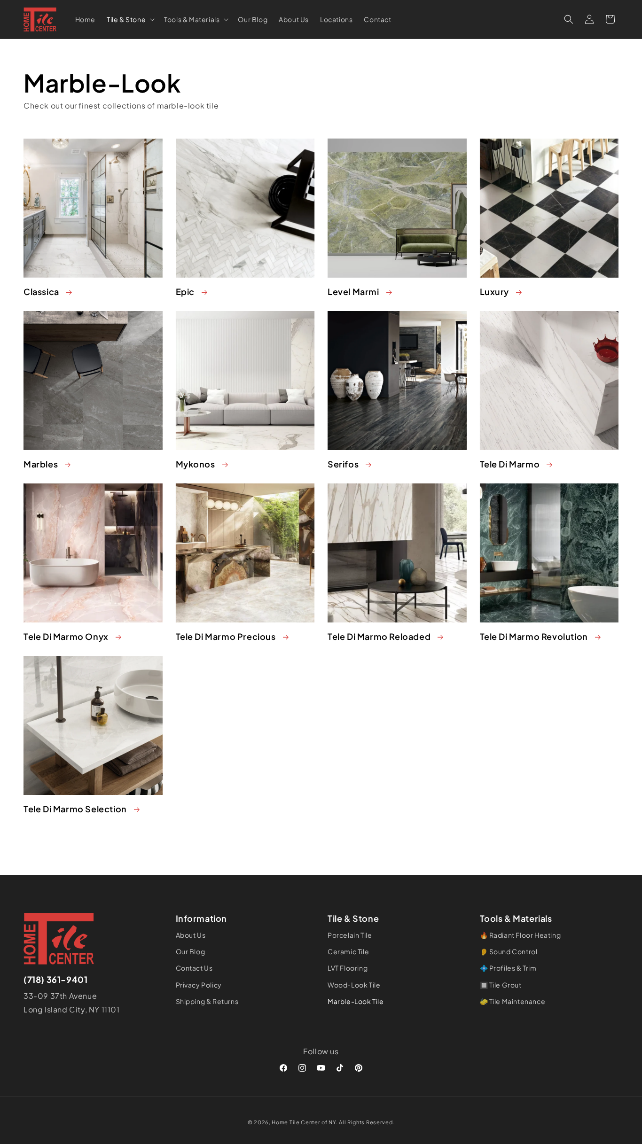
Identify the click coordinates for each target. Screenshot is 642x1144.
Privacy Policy (199, 985)
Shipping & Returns (207, 1001)
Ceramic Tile (348, 952)
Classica (41, 291)
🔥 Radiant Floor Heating (520, 935)
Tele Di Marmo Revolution (534, 636)
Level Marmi (353, 291)
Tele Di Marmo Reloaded (379, 636)
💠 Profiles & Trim (508, 968)
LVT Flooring (348, 968)
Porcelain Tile (350, 935)
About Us (191, 935)
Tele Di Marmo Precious (226, 636)
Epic (185, 291)
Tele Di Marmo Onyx (66, 636)
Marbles (40, 464)
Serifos (343, 464)
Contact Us (194, 968)
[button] (129, 19)
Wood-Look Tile (354, 985)
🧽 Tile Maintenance (513, 1001)
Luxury (494, 291)
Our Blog (190, 952)
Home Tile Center (296, 1122)
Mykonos (195, 464)
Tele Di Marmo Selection (75, 808)
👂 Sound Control (509, 952)
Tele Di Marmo (510, 464)
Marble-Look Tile (356, 1001)
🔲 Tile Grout (501, 985)
